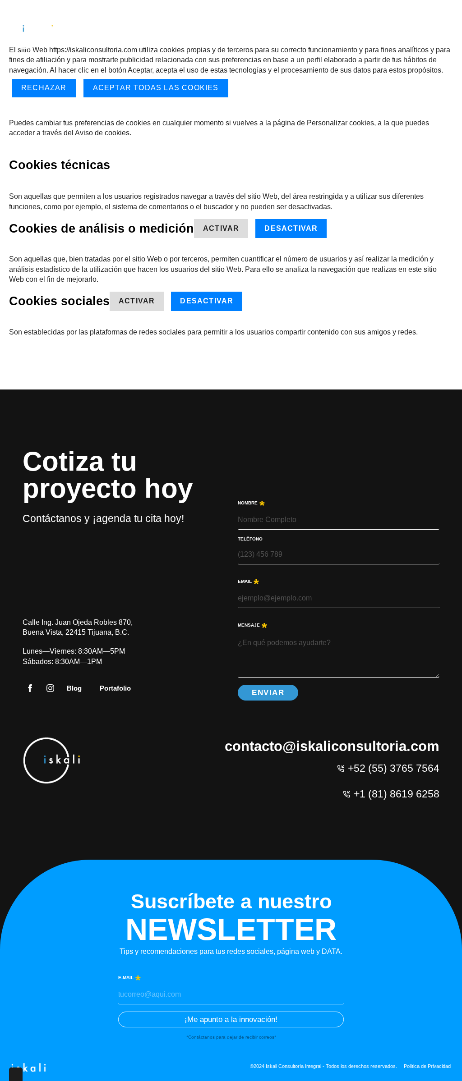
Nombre (251, 502)
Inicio (262, 29)
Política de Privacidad (427, 1066)
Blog (362, 29)
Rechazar (44, 88)
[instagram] (50, 688)
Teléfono (250, 539)
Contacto (406, 29)
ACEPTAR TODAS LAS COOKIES (156, 88)
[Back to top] (442, 1061)
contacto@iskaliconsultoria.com (332, 746)
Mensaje (252, 624)
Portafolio (115, 688)
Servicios (309, 29)
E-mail (129, 977)
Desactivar (291, 228)
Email (248, 581)
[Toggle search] (445, 29)
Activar (221, 228)
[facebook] (30, 688)
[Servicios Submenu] (331, 29)
